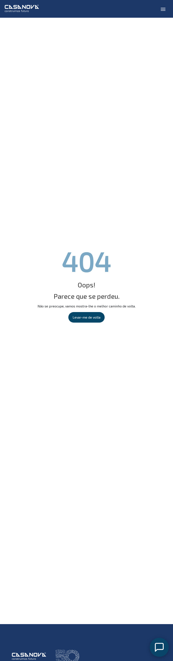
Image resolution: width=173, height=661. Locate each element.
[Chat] (159, 647)
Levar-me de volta (86, 317)
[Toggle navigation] (163, 9)
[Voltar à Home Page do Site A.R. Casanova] (23, 9)
